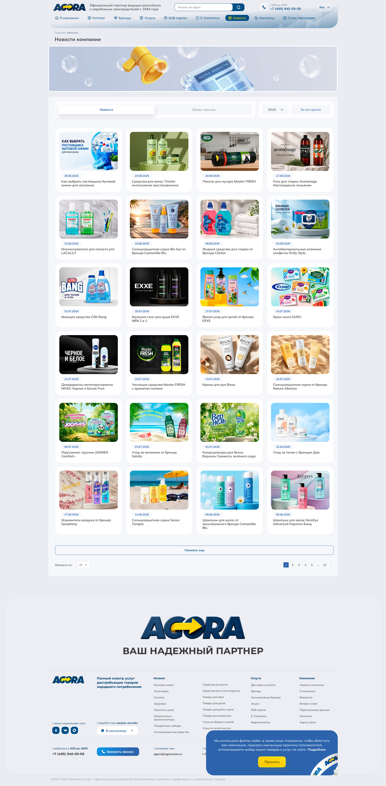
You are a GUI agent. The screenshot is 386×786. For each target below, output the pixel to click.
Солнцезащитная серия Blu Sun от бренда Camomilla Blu (159, 251)
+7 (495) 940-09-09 (285, 9)
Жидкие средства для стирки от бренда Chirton (227, 251)
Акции (255, 703)
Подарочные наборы (167, 725)
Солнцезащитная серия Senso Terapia (155, 522)
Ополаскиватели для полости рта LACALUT (87, 251)
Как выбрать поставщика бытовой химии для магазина (88, 183)
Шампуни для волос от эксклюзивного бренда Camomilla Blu (229, 524)
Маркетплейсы (260, 722)
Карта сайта (308, 722)
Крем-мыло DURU (287, 317)
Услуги (150, 18)
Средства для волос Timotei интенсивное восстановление (155, 183)
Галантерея (161, 691)
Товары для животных (217, 715)
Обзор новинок (204, 110)
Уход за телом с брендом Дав (296, 452)
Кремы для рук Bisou (218, 385)
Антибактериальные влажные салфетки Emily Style (297, 251)
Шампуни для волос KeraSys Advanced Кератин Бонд (295, 522)
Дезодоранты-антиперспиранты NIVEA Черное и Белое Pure (87, 386)
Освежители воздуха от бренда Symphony (86, 522)
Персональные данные (315, 709)
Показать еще (194, 550)
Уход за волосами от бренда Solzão (154, 454)
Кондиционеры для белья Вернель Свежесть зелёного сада (229, 454)
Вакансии (306, 697)
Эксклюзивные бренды (266, 697)
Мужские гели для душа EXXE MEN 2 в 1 (155, 319)
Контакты (266, 18)
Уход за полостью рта (217, 728)
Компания (307, 678)
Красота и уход (164, 709)
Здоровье (160, 703)
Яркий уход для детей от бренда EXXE (228, 319)
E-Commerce (210, 18)
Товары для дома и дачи (218, 709)
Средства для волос (215, 684)
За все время (310, 110)
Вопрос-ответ (308, 703)
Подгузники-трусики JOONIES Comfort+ (84, 454)
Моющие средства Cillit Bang (84, 317)
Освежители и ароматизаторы (164, 717)
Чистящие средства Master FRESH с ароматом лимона (158, 386)
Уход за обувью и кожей (218, 721)
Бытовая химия (163, 684)
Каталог (98, 18)
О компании (69, 18)
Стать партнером (301, 18)
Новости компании (312, 684)
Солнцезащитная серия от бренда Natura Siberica (300, 386)
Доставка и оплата (263, 684)
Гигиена (159, 697)
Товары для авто (213, 697)
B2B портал (178, 18)
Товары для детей (214, 703)
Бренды (125, 18)
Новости (239, 18)
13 (324, 565)
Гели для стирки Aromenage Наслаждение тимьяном (295, 183)
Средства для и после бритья (221, 690)
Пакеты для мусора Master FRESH (229, 181)
